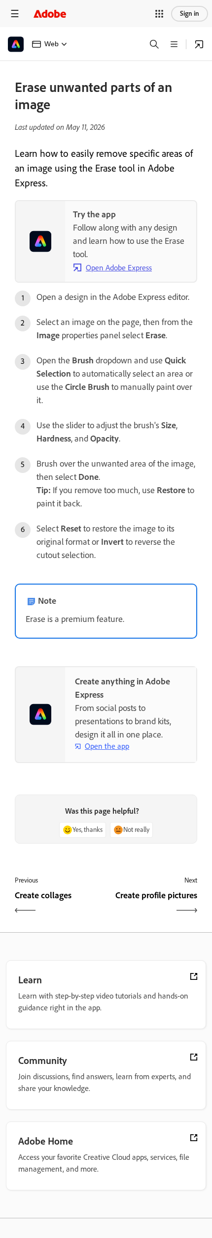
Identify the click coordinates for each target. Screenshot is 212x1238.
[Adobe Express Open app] (199, 44)
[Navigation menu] (15, 13)
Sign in (189, 13)
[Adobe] (50, 13)
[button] (159, 14)
